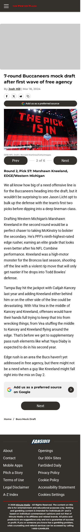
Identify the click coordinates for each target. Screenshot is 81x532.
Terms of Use (13, 480)
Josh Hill (14, 89)
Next (65, 160)
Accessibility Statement (56, 487)
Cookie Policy (48, 480)
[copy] (28, 96)
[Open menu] (6, 6)
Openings (45, 451)
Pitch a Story (13, 473)
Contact (9, 458)
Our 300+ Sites (49, 458)
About (8, 451)
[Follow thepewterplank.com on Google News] (71, 390)
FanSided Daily (49, 465)
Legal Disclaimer (16, 487)
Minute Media (23, 505)
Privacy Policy (49, 473)
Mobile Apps (13, 465)
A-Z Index (10, 494)
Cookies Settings (51, 494)
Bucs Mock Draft (26, 419)
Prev (15, 160)
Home (8, 419)
